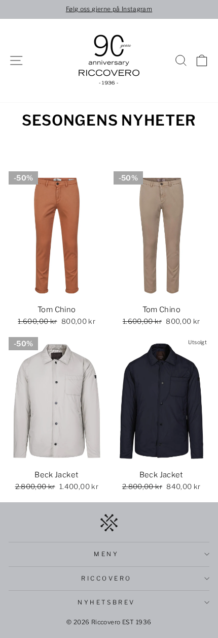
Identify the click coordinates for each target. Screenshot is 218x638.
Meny (106, 554)
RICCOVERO (106, 578)
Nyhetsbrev (106, 602)
